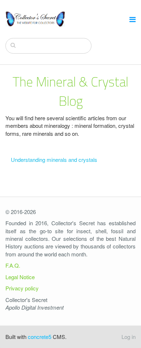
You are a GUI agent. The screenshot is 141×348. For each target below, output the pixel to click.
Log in (128, 336)
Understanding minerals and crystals (54, 159)
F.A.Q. (12, 265)
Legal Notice (20, 277)
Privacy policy (22, 288)
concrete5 (39, 336)
